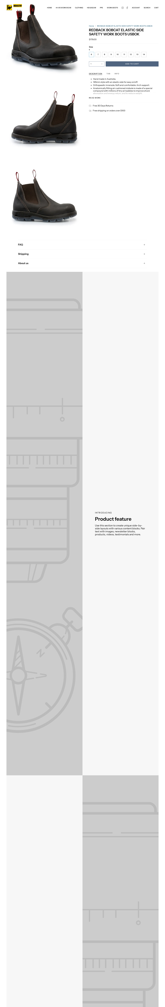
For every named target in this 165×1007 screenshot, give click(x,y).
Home (91, 26)
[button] (63, 7)
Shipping (23, 253)
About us (23, 263)
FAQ (20, 244)
